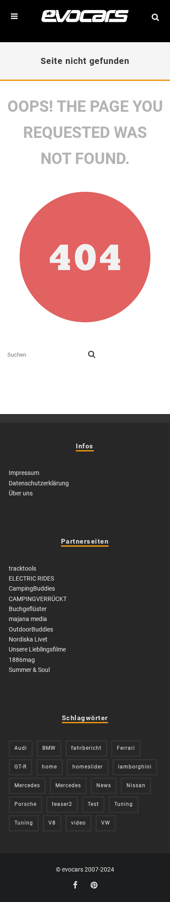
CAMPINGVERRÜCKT (38, 598)
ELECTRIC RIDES (31, 578)
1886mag (22, 659)
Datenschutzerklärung (39, 483)
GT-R (20, 767)
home (49, 767)
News (103, 785)
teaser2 (62, 804)
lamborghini (135, 767)
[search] (91, 355)
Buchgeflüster (28, 608)
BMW (49, 748)
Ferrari (126, 748)
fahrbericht (86, 748)
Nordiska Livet (28, 639)
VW (105, 823)
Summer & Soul (29, 669)
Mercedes (27, 785)
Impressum (24, 472)
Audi (20, 748)
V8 (52, 823)
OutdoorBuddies (31, 629)
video (78, 823)
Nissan (136, 785)
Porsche (25, 804)
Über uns (21, 493)
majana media (28, 618)
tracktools (22, 568)
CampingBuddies (32, 588)
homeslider (87, 767)
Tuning (123, 804)
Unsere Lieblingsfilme (37, 649)
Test (93, 804)
